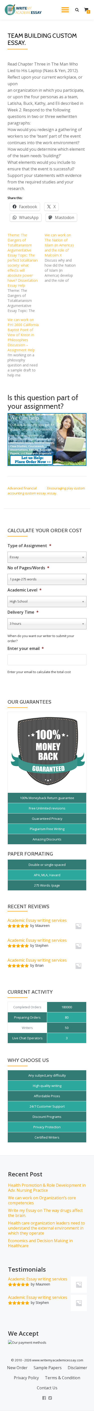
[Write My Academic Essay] (24, 10)
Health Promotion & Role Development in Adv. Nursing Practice (47, 1187)
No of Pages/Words (28, 568)
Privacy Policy (26, 1378)
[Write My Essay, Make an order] (47, 439)
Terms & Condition (62, 1378)
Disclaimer (77, 1367)
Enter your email (26, 648)
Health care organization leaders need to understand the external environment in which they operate (46, 1228)
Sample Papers (48, 1367)
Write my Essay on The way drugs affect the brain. (45, 1213)
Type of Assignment (29, 545)
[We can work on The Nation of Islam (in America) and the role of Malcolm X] (63, 258)
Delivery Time (23, 612)
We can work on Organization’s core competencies (42, 1200)
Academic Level (25, 590)
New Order (17, 1367)
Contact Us (47, 1388)
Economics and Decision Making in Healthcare (40, 1243)
